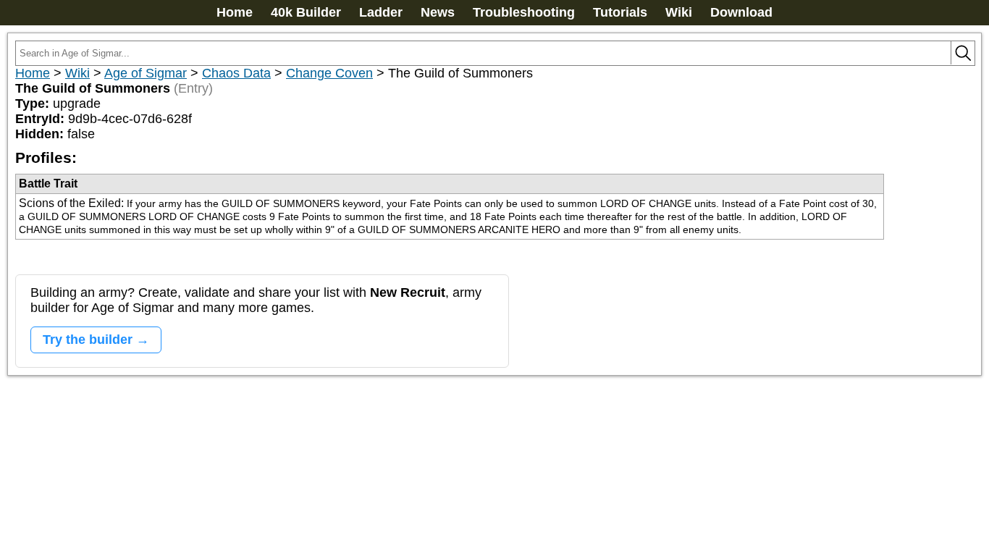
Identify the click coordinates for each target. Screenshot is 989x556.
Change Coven (329, 73)
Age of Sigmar (145, 73)
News (438, 12)
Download (741, 12)
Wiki (678, 12)
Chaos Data (236, 73)
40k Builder (306, 12)
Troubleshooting (524, 12)
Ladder (381, 12)
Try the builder (87, 339)
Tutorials (620, 12)
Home (234, 12)
